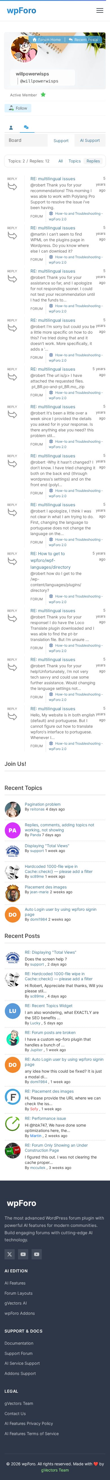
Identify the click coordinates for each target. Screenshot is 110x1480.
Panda (35, 835)
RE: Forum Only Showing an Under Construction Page (56, 1148)
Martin (35, 1135)
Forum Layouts (19, 1293)
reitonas (37, 809)
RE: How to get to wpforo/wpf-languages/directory (50, 560)
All (60, 160)
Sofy (34, 1109)
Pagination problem (43, 804)
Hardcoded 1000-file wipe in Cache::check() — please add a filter (59, 869)
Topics (75, 160)
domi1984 (38, 919)
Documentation (19, 1343)
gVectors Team (19, 1403)
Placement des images (46, 886)
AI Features (15, 1283)
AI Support (90, 140)
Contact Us (15, 1413)
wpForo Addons (20, 1313)
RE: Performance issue (45, 1118)
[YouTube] (23, 1254)
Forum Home (49, 39)
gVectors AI (16, 1303)
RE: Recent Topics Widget (48, 1005)
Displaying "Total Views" (47, 845)
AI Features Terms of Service (32, 1433)
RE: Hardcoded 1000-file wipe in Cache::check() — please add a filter (59, 976)
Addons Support (20, 1373)
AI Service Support (22, 1363)
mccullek (37, 1167)
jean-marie (39, 892)
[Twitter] (10, 1254)
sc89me (37, 876)
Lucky (35, 1023)
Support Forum (19, 1353)
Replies (93, 160)
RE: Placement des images (49, 1091)
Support (61, 140)
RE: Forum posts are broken (50, 1032)
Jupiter (36, 1049)
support (37, 850)
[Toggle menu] (99, 10)
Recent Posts (85, 39)
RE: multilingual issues (52, 178)
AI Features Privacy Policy (29, 1423)
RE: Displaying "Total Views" (50, 952)
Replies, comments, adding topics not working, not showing (59, 827)
